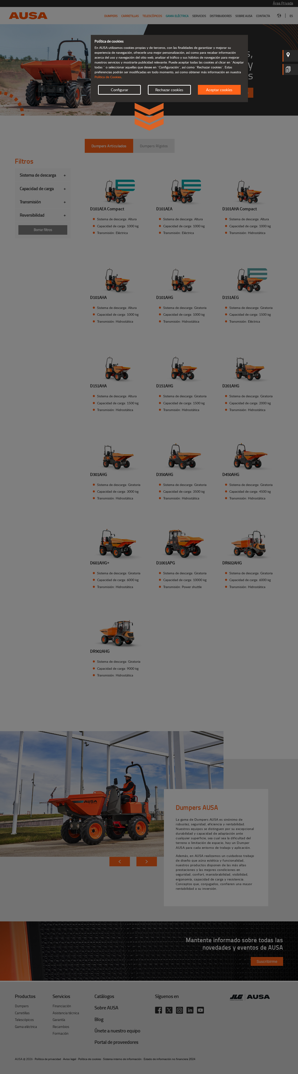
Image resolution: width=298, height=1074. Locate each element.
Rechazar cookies (169, 89)
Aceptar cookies (219, 89)
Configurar (119, 89)
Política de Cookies (108, 77)
